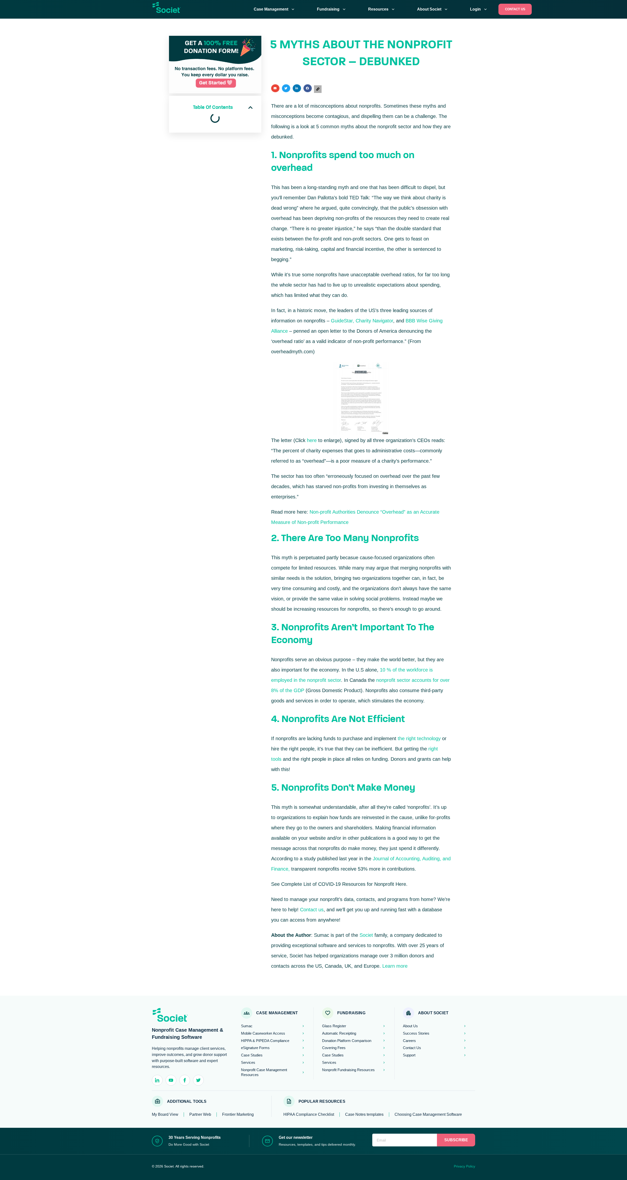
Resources (382, 9)
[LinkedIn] (157, 1080)
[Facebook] (184, 1080)
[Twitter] (198, 1080)
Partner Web (200, 1114)
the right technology (419, 738)
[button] (250, 107)
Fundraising (332, 9)
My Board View (165, 1114)
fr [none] (202, 9)
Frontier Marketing (238, 1114)
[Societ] (172, 10)
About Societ (432, 9)
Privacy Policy (464, 1166)
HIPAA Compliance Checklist (308, 1114)
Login (479, 9)
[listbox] (199, 9)
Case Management (274, 9)
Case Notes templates (364, 1114)
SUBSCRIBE (456, 1140)
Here (401, 884)
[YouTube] (171, 1080)
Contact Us (515, 9)
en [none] (196, 9)
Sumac (321, 935)
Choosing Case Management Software (428, 1114)
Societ (366, 935)
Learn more (395, 966)
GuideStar (342, 320)
